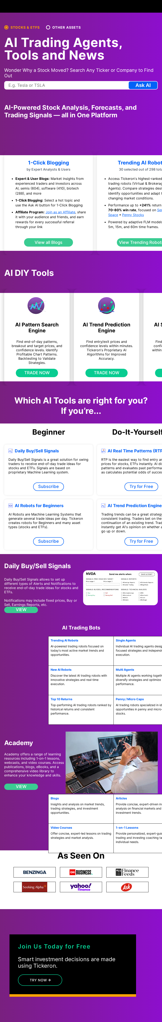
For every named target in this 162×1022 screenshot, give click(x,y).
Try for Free (141, 486)
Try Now (39, 980)
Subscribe (48, 486)
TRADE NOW (37, 372)
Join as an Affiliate (60, 212)
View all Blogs (48, 242)
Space (113, 215)
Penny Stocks (133, 215)
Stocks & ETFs (25, 27)
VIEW (21, 609)
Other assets (66, 27)
